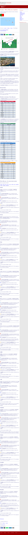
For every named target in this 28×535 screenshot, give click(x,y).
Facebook (2, 34)
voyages (5, 2)
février (4, 184)
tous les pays (3, 524)
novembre (4, 185)
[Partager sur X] (4, 34)
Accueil (5, 28)
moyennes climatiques (5, 29)
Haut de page (2, 518)
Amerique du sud (22, 13)
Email (13, 34)
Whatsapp (7, 34)
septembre (17, 184)
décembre (7, 185)
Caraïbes (21, 16)
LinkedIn (10, 34)
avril (7, 184)
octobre (1, 185)
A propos (5, 532)
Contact (8, 532)
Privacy (16, 532)
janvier (1, 184)
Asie (20, 15)
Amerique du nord (22, 12)
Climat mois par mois (3, 30)
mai (9, 184)
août (14, 184)
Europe (21, 17)
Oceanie (21, 19)
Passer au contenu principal (3, 0)
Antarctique (21, 14)
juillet (13, 184)
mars (5, 184)
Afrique (8, 28)
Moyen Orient (21, 18)
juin (10, 184)
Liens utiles (12, 532)
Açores (11, 28)
